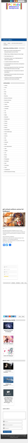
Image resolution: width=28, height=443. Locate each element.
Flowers (5, 127)
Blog (5, 93)
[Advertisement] (14, 23)
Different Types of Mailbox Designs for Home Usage (13, 54)
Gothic (5, 140)
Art (4, 89)
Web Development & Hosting (9, 171)
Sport (5, 163)
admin (6, 266)
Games (5, 133)
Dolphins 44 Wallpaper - (8, 384)
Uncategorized (7, 169)
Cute (5, 112)
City (5, 110)
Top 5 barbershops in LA (8, 56)
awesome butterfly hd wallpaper (8, 331)
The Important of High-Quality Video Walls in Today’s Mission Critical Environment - (8, 400)
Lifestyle (5, 150)
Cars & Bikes (6, 102)
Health (5, 144)
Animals (5, 85)
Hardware (6, 142)
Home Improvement (8, 146)
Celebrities (6, 108)
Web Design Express (11, 435)
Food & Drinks (7, 129)
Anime (9, 43)
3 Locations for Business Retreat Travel (11, 61)
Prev (20, 316)
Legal (5, 148)
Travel (5, 167)
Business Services (7, 100)
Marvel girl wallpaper (8, 343)
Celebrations (6, 106)
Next (23, 316)
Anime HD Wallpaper (8, 355)
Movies (5, 154)
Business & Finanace (8, 98)
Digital (5, 114)
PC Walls (24, 435)
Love (5, 152)
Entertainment (7, 119)
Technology (6, 165)
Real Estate (6, 161)
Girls (5, 138)
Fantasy (5, 121)
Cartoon (5, 104)
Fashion (5, 123)
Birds (5, 91)
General (5, 135)
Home (5, 43)
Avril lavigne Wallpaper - (8, 371)
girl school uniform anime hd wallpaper (13, 210)
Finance (5, 125)
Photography (6, 159)
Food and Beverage (8, 131)
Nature (5, 156)
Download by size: (6, 283)
